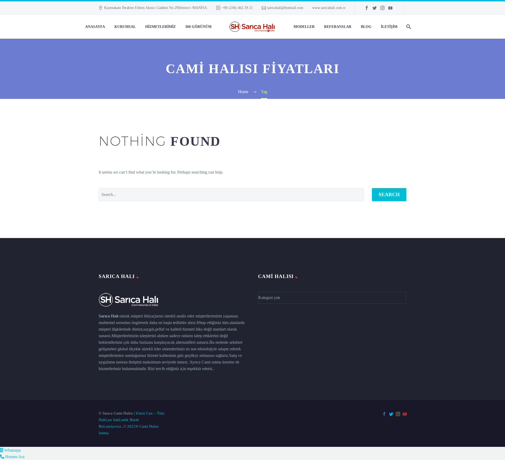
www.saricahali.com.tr (329, 8)
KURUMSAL (125, 27)
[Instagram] (382, 8)
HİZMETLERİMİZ (160, 27)
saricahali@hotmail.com (285, 8)
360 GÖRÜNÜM (198, 27)
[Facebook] (367, 8)
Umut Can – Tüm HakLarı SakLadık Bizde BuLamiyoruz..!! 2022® (131, 419)
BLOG (366, 27)
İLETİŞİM (389, 27)
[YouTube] (390, 8)
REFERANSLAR (337, 27)
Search (389, 194)
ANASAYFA (95, 27)
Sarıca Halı (108, 316)
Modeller (304, 27)
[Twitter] (374, 8)
